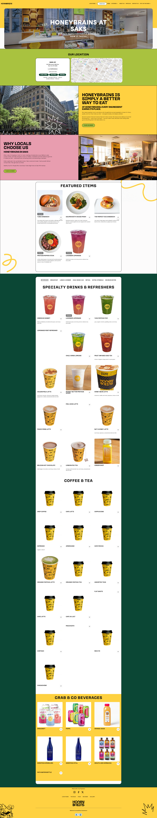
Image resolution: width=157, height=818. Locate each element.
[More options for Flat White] (118, 592)
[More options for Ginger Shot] (118, 466)
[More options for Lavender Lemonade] (89, 256)
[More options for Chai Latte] (60, 617)
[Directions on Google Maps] (96, 70)
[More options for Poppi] (89, 729)
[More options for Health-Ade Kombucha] (118, 763)
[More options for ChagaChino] (60, 686)
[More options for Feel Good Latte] (89, 404)
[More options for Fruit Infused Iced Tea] (118, 356)
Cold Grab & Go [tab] (78, 280)
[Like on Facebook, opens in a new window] (78, 792)
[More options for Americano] (89, 546)
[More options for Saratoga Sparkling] (60, 763)
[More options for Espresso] (60, 546)
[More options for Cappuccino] (118, 512)
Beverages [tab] (45, 280)
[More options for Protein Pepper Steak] (60, 256)
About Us (121, 3)
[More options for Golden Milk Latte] (60, 392)
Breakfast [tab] (54, 280)
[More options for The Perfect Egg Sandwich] (118, 217)
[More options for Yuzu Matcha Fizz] (118, 318)
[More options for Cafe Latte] (89, 512)
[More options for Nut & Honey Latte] (118, 429)
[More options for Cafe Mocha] (118, 546)
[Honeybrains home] (6, 3)
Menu (108, 3)
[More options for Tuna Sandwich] (60, 217)
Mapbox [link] (106, 80)
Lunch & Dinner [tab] (65, 280)
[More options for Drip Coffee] (60, 512)
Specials (128, 3)
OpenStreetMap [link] (112, 80)
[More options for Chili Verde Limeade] (89, 356)
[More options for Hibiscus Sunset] (60, 318)
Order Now (102, 3)
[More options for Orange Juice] (118, 729)
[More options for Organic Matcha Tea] (89, 582)
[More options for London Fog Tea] (89, 466)
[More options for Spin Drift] (60, 729)
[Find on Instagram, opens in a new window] (74, 792)
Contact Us (135, 3)
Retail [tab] (88, 280)
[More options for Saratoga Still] (89, 763)
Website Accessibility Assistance (78, 810)
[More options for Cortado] (60, 651)
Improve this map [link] (118, 80)
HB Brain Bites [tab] (110, 280)
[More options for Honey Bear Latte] (118, 392)
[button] (93, 3)
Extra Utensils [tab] (97, 280)
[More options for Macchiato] (89, 626)
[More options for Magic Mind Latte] (60, 429)
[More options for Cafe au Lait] (89, 617)
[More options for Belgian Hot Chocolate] (60, 466)
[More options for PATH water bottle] (60, 772)
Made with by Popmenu (43, 789)
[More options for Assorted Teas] (118, 582)
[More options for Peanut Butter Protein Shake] (89, 392)
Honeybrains (78, 803)
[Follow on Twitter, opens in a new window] (82, 792)
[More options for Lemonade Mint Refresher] (60, 331)
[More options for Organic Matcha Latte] (60, 582)
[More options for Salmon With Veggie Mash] (89, 217)
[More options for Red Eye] (118, 651)
